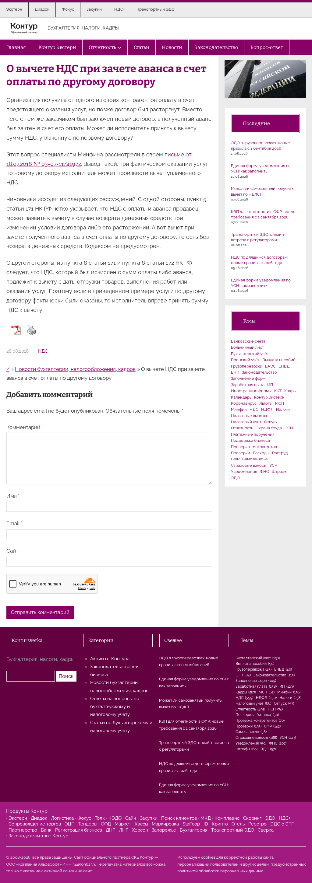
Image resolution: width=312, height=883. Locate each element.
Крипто (220, 824)
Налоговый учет (246, 422)
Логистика (62, 818)
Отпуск (271, 422)
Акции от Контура (109, 658)
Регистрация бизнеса (78, 830)
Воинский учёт (245, 360)
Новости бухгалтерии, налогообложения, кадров (75, 369)
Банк (46, 830)
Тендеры (87, 824)
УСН (273, 465)
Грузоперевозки (246, 366)
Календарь (241, 397)
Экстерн (18, 818)
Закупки (149, 818)
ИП (270, 384)
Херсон (140, 830)
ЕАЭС (270, 366)
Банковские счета (248, 341)
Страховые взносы (249, 465)
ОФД (106, 824)
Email (14, 523)
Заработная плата (247, 384)
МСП (279, 403)
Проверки (240, 453)
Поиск (66, 676)
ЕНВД (284, 366)
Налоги (283, 409)
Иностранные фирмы (251, 391)
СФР (235, 459)
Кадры (290, 391)
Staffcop (191, 824)
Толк (100, 818)
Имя (13, 496)
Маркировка (165, 824)
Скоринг (252, 818)
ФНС (264, 471)
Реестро (257, 824)
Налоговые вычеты (249, 416)
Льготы (265, 403)
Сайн (130, 818)
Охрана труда (269, 428)
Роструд (280, 453)
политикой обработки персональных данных (220, 871)
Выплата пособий (279, 360)
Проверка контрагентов (254, 447)
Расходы (261, 453)
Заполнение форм (248, 378)
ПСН (289, 428)
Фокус (84, 818)
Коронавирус (244, 403)
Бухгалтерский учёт (250, 353)
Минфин (239, 409)
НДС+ (284, 818)
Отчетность (242, 428)
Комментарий (24, 427)
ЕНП (235, 372)
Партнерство (23, 830)
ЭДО (235, 478)
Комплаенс (226, 818)
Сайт (12, 551)
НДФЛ (267, 409)
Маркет (123, 824)
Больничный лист (247, 347)
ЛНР (123, 830)
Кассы (141, 824)
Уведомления (244, 471)
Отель (238, 824)
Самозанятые (255, 459)
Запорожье (164, 830)
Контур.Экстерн (269, 397)
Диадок (39, 818)
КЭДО (115, 818)
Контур (60, 836)
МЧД (205, 818)
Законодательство (259, 372)
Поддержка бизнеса (250, 440)
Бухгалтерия (193, 830)
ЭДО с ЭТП (282, 824)
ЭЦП (70, 824)
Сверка (266, 830)
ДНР (110, 830)
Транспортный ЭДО (232, 830)
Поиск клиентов (179, 818)
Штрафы (279, 471)
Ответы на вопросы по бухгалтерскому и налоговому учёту (114, 706)
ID (206, 824)
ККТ (278, 391)
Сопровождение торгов (35, 824)
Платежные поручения (253, 434)
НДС (43, 351)
